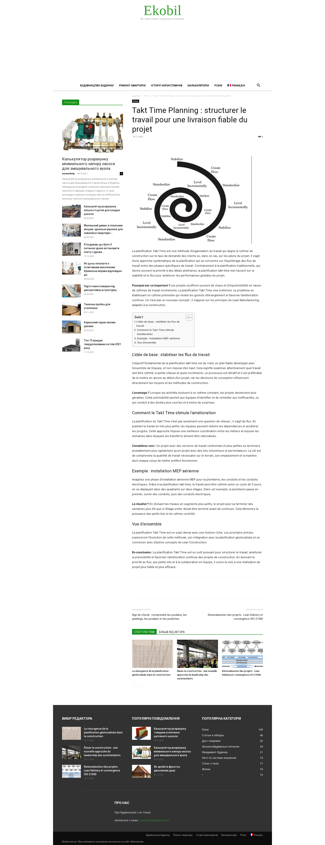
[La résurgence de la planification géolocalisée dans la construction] (152, 654)
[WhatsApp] (162, 145)
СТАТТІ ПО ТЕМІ (144, 631)
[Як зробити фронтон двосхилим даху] (141, 771)
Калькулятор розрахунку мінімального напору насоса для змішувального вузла (88, 164)
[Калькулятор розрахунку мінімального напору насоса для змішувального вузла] (92, 132)
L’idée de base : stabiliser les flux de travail (158, 323)
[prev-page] (134, 686)
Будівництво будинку (97, 85)
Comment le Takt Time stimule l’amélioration (155, 332)
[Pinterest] (153, 145)
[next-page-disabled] (140, 686)
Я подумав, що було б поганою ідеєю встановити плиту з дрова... (101, 248)
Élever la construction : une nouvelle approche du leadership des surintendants (197, 675)
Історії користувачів (166, 85)
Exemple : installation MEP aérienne (158, 338)
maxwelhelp (68, 173)
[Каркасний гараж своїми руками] (71, 326)
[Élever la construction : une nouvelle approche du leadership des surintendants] (197, 654)
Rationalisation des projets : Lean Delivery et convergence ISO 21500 (235, 616)
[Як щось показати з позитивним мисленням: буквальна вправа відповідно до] (71, 268)
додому (136, 95)
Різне (218, 85)
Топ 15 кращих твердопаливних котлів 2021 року (102, 344)
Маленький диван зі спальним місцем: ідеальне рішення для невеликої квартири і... (103, 229)
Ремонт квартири (132, 85)
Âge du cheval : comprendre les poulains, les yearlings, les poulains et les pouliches (159, 616)
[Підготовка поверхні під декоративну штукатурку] (71, 290)
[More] (171, 145)
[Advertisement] (162, 52)
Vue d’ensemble (146, 342)
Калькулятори (198, 85)
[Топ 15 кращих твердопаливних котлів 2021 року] (71, 345)
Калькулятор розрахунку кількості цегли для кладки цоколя (102, 210)
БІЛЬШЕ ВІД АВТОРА (172, 631)
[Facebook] (136, 145)
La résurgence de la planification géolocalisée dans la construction (103, 732)
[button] (258, 86)
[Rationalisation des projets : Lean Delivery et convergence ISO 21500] (242, 654)
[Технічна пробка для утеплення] (71, 308)
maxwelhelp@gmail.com (154, 820)
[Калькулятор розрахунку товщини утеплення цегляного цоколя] (141, 733)
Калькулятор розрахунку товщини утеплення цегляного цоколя (170, 732)
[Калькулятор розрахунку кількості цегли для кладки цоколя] (71, 211)
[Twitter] (144, 145)
